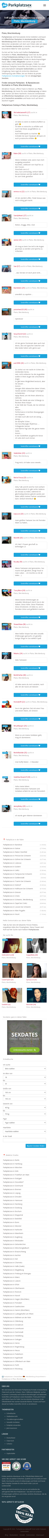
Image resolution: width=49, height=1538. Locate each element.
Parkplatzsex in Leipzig (11, 1193)
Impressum (40, 1535)
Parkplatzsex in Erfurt (11, 1284)
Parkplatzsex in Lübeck (11, 1281)
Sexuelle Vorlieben (13, 1422)
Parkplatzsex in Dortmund (13, 1186)
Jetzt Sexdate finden (36, 1146)
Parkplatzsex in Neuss (11, 1350)
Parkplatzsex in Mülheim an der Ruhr (17, 1317)
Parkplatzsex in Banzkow (24, 845)
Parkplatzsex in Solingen (12, 1339)
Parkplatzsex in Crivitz (24, 896)
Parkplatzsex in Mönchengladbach (16, 1248)
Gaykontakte (11, 1453)
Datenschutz (30, 1535)
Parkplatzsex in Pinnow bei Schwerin (24, 856)
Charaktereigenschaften (15, 1419)
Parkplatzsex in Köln (10, 1171)
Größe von (7, 1088)
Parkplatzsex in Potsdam (12, 1303)
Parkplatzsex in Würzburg (12, 1369)
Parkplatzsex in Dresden (12, 1197)
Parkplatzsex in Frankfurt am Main (16, 1175)
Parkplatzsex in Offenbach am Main (16, 1361)
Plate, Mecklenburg (21, 115)
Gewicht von (7, 1104)
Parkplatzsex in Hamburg (12, 1164)
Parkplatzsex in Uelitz (24, 870)
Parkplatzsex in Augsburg (12, 1237)
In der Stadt (7, 1136)
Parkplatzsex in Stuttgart (12, 1178)
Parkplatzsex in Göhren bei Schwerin (24, 859)
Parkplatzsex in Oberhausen (13, 1288)
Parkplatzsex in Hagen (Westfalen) (16, 1299)
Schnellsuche (11, 1413)
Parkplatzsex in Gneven (24, 892)
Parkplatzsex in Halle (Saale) (13, 1266)
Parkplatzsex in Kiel (10, 1259)
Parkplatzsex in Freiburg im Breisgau (17, 1273)
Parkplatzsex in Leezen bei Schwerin (24, 907)
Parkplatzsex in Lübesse (24, 863)
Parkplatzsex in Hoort (24, 914)
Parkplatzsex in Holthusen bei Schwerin (24, 888)
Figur (5, 1119)
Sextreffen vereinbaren (30, 146)
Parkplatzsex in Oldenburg (13, 1321)
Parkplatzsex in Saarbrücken (13, 1306)
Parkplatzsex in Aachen (12, 1255)
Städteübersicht (12, 1416)
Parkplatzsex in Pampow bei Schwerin (24, 874)
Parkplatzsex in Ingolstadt (13, 1358)
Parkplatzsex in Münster (12, 1226)
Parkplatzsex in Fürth (11, 1365)
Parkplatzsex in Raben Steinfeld (24, 852)
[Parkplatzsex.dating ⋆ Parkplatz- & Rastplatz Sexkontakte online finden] (16, 5)
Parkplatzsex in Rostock (12, 1292)
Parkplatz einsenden (14, 1425)
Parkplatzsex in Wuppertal (13, 1215)
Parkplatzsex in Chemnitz (12, 1262)
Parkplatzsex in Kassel (11, 1295)
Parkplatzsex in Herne (11, 1343)
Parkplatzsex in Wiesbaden (13, 1240)
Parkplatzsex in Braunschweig (14, 1251)
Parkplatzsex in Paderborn (13, 1354)
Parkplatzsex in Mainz (11, 1277)
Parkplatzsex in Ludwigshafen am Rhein (18, 1314)
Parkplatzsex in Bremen (12, 1189)
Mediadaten (14, 1535)
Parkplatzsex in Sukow (24, 848)
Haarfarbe (7, 1127)
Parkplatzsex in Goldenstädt (24, 877)
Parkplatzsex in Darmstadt (13, 1332)
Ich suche (6, 1065)
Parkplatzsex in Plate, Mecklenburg (14, 1379)
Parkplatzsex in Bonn (11, 1222)
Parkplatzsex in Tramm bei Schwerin (24, 881)
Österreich (10, 1441)
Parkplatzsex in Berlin (11, 1160)
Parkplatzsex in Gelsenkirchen (14, 1244)
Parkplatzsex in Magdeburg (13, 1270)
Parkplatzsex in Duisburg (12, 1208)
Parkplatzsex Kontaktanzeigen (13, 76)
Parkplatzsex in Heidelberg (13, 1336)
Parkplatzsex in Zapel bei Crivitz (24, 903)
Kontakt (22, 1535)
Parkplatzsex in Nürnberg (12, 1204)
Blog (6, 1535)
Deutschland (11, 1438)
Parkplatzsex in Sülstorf (24, 885)
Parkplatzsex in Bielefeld (12, 1219)
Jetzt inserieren (12, 1428)
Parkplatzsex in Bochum (12, 1211)
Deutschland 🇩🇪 (19, 1377)
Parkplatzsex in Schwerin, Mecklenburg (24, 899)
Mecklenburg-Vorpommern (35, 1377)
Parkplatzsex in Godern (24, 867)
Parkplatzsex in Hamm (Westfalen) (16, 1310)
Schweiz (9, 1444)
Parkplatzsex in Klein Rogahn (24, 910)
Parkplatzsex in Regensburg (13, 1347)
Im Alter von (7, 1073)
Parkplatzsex (8, 1377)
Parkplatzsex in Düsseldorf (13, 1182)
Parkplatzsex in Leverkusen (13, 1328)
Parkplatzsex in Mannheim (13, 1233)
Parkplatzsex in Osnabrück (13, 1325)
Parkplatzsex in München (12, 1167)
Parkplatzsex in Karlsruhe (12, 1229)
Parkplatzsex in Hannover (12, 1200)
